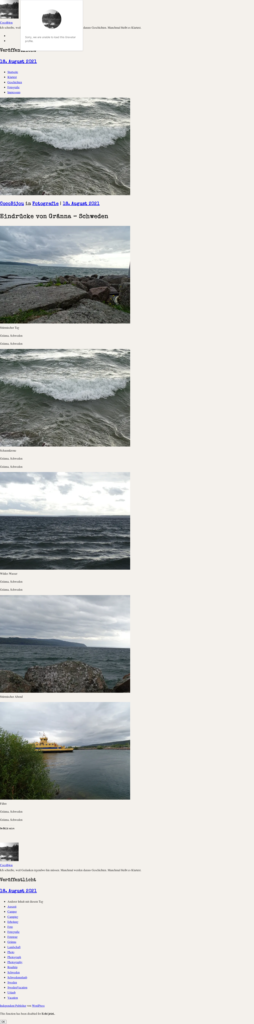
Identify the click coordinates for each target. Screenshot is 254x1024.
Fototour (12, 937)
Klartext (12, 77)
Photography (14, 962)
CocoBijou (6, 22)
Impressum (13, 92)
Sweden (12, 982)
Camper (12, 911)
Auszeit (11, 906)
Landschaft (13, 947)
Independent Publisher (13, 1005)
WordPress (38, 1005)
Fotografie (13, 87)
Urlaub (11, 992)
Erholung (12, 922)
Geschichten (14, 82)
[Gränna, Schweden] (65, 322)
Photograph (14, 957)
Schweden (13, 972)
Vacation (12, 997)
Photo (10, 952)
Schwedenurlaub (17, 977)
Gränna (11, 942)
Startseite (12, 72)
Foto (10, 927)
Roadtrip (12, 967)
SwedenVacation (17, 987)
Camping (12, 917)
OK (3, 1021)
